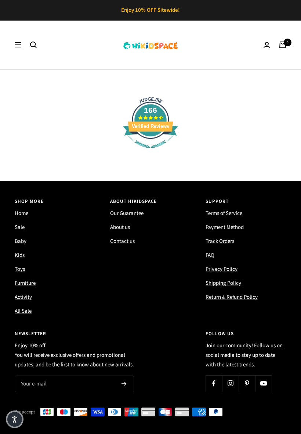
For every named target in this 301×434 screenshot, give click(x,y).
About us (120, 227)
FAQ (210, 255)
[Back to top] (270, 384)
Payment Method (225, 227)
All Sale (23, 311)
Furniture (25, 283)
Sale (20, 227)
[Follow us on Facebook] (214, 383)
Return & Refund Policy (232, 297)
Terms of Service (224, 213)
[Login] (267, 45)
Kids (20, 255)
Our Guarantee (127, 213)
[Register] (124, 383)
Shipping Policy (223, 283)
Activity (23, 297)
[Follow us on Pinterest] (247, 383)
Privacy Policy (221, 269)
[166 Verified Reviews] (150, 152)
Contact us (122, 241)
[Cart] (282, 45)
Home (21, 213)
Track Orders (220, 241)
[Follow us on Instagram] (230, 383)
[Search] (33, 45)
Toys (20, 269)
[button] (14, 419)
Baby (20, 241)
